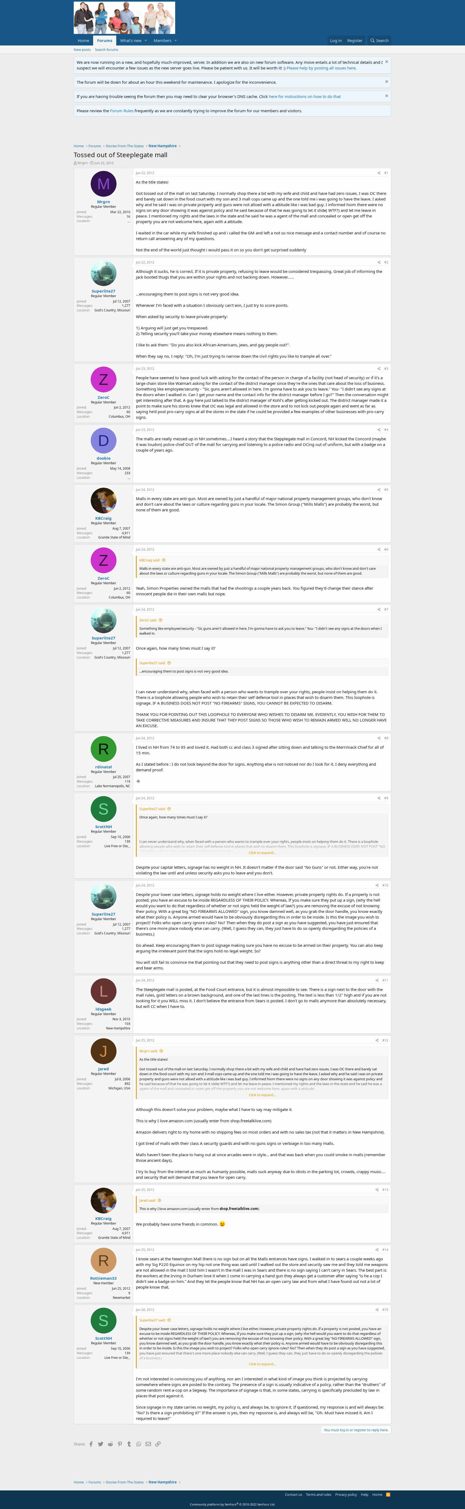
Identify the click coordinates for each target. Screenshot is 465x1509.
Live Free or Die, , (117, 846)
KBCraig (103, 518)
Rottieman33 (103, 1278)
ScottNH (103, 826)
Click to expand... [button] (262, 852)
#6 (386, 549)
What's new (131, 40)
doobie (104, 458)
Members (162, 40)
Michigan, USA (119, 1088)
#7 (386, 609)
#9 (386, 798)
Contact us (293, 1494)
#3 (386, 368)
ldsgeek (103, 1009)
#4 (386, 429)
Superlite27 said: (152, 662)
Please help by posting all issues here (321, 68)
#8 (386, 738)
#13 (385, 1189)
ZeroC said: (148, 620)
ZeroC (104, 397)
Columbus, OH (119, 416)
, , (129, 221)
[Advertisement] (172, 131)
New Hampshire (118, 1028)
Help (364, 1494)
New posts (82, 49)
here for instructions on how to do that (305, 96)
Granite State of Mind (114, 537)
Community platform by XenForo (232, 1504)
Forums (104, 40)
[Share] (379, 173)
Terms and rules (318, 1494)
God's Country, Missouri (112, 310)
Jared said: (147, 1200)
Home (83, 40)
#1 (386, 173)
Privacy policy (346, 1494)
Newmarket (121, 1297)
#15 (385, 1309)
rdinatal (103, 766)
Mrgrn (83, 162)
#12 (385, 1040)
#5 (386, 489)
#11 (385, 980)
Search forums (106, 49)
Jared (103, 1068)
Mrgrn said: (148, 1051)
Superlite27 (103, 291)
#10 (385, 885)
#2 (386, 262)
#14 (385, 1249)
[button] (146, 40)
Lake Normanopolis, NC (112, 786)
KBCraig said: (149, 560)
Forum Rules (121, 110)
